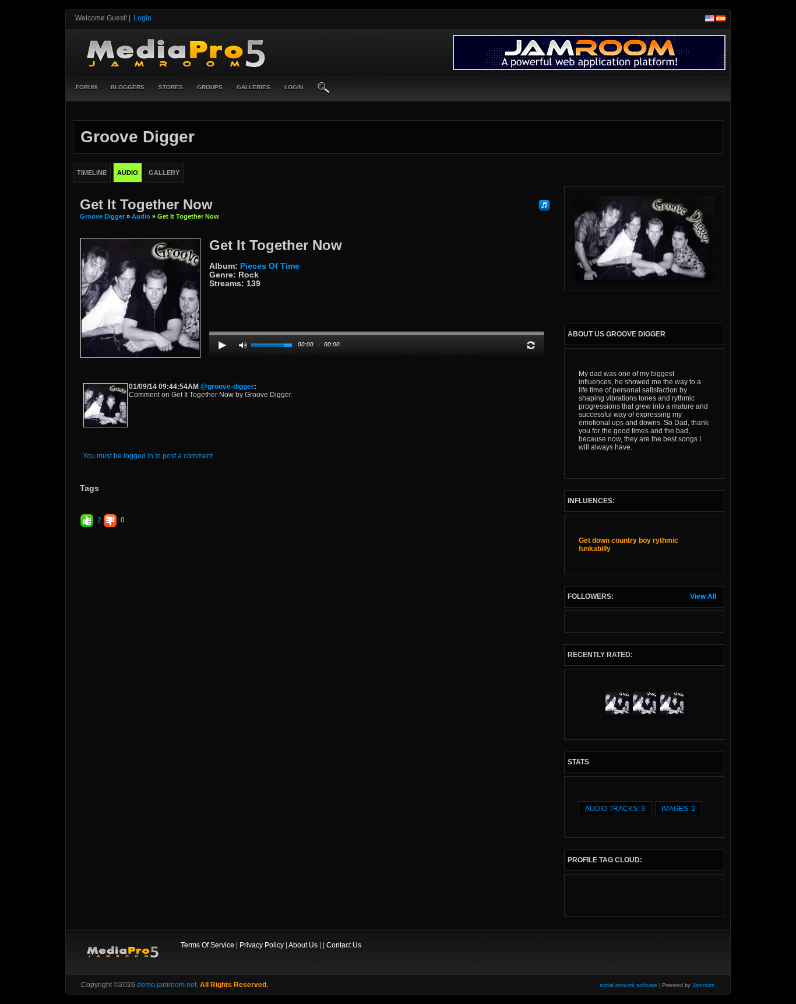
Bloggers (128, 87)
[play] (222, 345)
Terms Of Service (207, 945)
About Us (303, 945)
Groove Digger (102, 216)
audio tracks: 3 (615, 809)
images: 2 (678, 809)
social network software (628, 985)
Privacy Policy (261, 945)
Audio (141, 216)
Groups (210, 87)
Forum (86, 87)
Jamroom (703, 985)
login (293, 87)
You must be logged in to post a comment (148, 456)
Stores (171, 87)
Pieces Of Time (270, 266)
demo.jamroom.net (166, 985)
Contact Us (343, 945)
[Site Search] (324, 88)
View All (703, 596)
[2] (218, 292)
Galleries (253, 87)
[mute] (243, 345)
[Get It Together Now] (140, 297)
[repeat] (531, 345)
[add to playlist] (544, 205)
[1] (214, 292)
